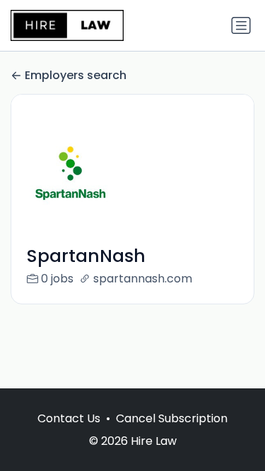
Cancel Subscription (172, 418)
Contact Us (68, 418)
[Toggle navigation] (241, 25)
